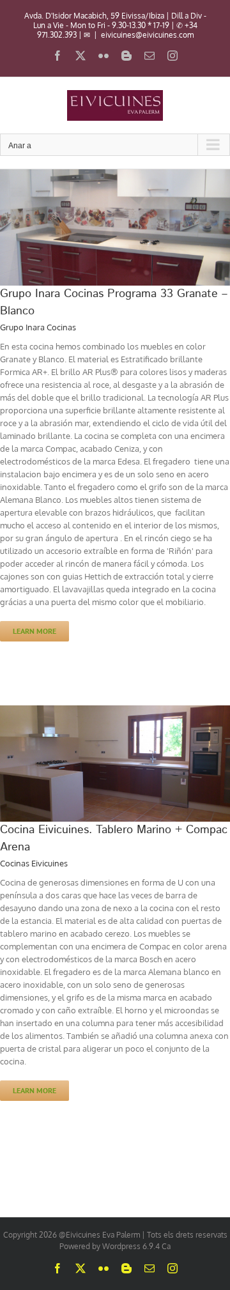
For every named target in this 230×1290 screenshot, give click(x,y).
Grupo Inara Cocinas (38, 327)
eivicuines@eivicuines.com (147, 35)
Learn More (34, 631)
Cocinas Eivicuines (34, 863)
